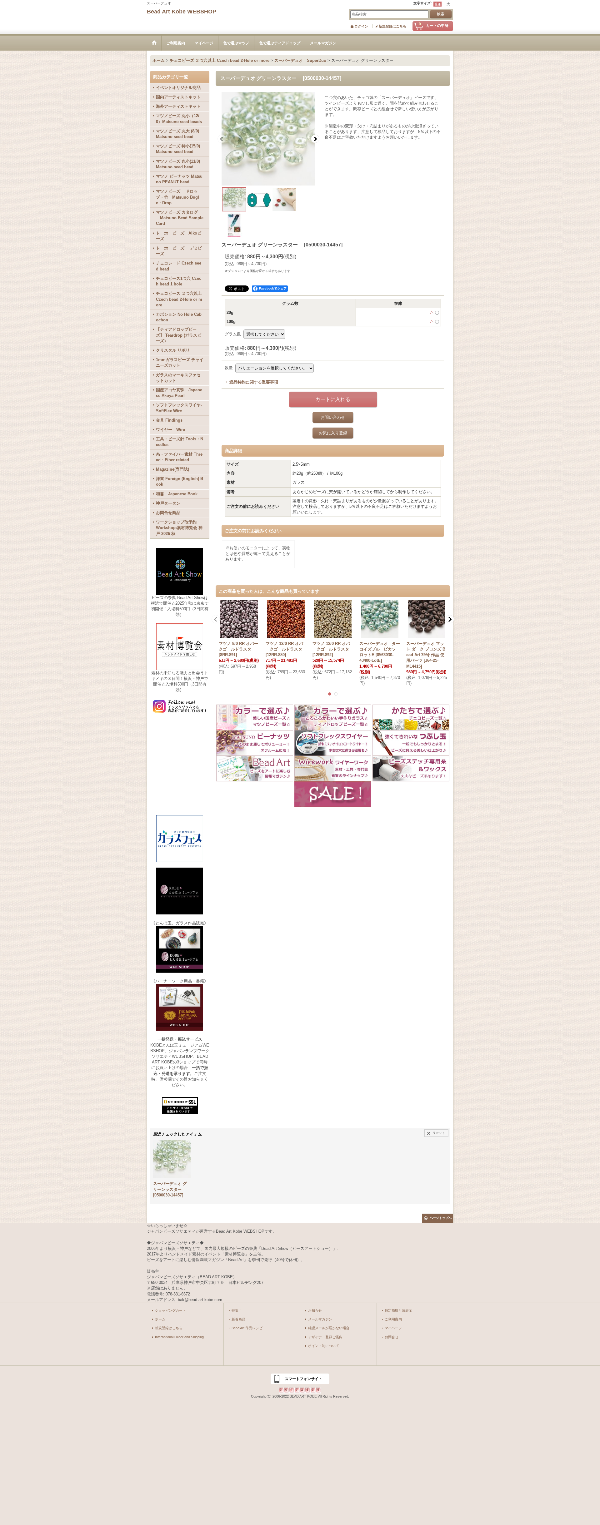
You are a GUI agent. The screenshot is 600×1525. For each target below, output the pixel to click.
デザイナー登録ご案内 (325, 1337)
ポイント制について (323, 1346)
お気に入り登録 (333, 433)
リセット (438, 1133)
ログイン (361, 26)
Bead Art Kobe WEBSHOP (181, 11)
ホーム (160, 1319)
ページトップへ (441, 1218)
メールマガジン (320, 1319)
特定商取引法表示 (398, 1310)
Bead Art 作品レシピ (247, 1328)
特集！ (237, 1310)
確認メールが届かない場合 (328, 1328)
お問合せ (391, 1337)
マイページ (393, 1328)
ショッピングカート (170, 1310)
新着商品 (238, 1319)
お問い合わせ (333, 417)
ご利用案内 (393, 1319)
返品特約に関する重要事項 (253, 382)
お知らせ (315, 1310)
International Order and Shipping (179, 1337)
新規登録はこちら (392, 26)
